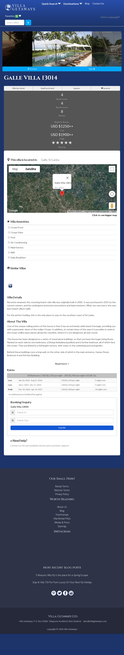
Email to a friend (47, 88)
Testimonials (62, 514)
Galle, (44, 159)
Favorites (11, 16)
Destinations (71, 3)
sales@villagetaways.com (95, 621)
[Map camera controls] (112, 194)
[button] (62, 193)
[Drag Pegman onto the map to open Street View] (112, 205)
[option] (62, 49)
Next (91, 69)
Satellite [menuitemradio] (30, 169)
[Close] (67, 178)
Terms (113, 211)
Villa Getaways (70, 629)
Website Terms (62, 490)
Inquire (76, 88)
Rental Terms (62, 486)
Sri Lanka (53, 159)
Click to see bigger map (104, 215)
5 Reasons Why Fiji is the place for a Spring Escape (62, 575)
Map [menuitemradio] (15, 169)
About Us (62, 506)
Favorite (106, 88)
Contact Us (98, 3)
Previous (33, 69)
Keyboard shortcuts (75, 211)
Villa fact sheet (18, 88)
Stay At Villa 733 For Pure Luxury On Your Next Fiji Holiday (62, 582)
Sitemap (62, 526)
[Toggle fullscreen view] (112, 169)
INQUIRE (62, 428)
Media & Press (62, 522)
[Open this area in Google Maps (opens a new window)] (13, 211)
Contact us (16, 445)
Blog (87, 3)
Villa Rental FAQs (62, 518)
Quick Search (50, 3)
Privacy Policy (62, 494)
